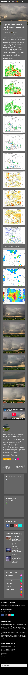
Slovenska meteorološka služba (8, 646)
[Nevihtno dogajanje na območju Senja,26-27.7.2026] (8, 550)
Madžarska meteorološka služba (8, 652)
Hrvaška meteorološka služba (7, 648)
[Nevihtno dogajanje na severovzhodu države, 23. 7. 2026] (8, 558)
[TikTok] (20, 525)
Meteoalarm (4, 653)
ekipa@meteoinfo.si (8, 609)
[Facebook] (7, 525)
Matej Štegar (15, 32)
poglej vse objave (7, 459)
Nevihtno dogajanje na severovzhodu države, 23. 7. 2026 (17, 558)
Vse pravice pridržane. (19, 671)
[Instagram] (16, 525)
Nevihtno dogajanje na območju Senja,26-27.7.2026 (17, 550)
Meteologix (3, 654)
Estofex (3, 656)
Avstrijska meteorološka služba (8, 649)
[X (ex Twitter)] (12, 525)
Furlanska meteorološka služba (8, 650)
